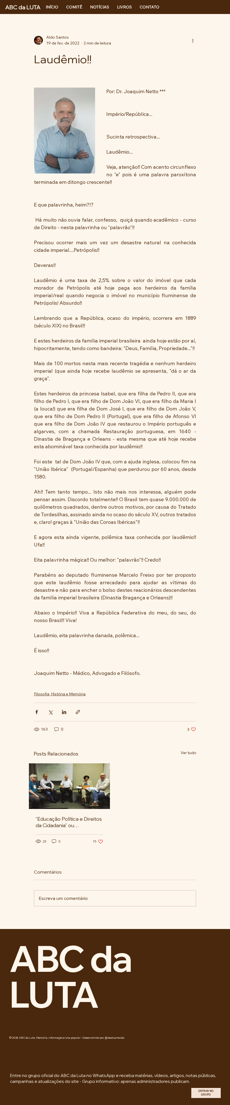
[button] (205, 1093)
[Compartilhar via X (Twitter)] (50, 712)
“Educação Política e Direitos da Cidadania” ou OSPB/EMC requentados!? (69, 822)
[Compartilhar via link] (78, 712)
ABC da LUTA (70, 976)
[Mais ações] (192, 40)
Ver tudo (188, 752)
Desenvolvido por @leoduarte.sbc (103, 1037)
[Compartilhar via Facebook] (36, 712)
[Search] (163, 7)
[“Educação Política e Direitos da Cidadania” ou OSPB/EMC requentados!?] (69, 786)
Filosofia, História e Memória (60, 693)
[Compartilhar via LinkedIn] (64, 712)
